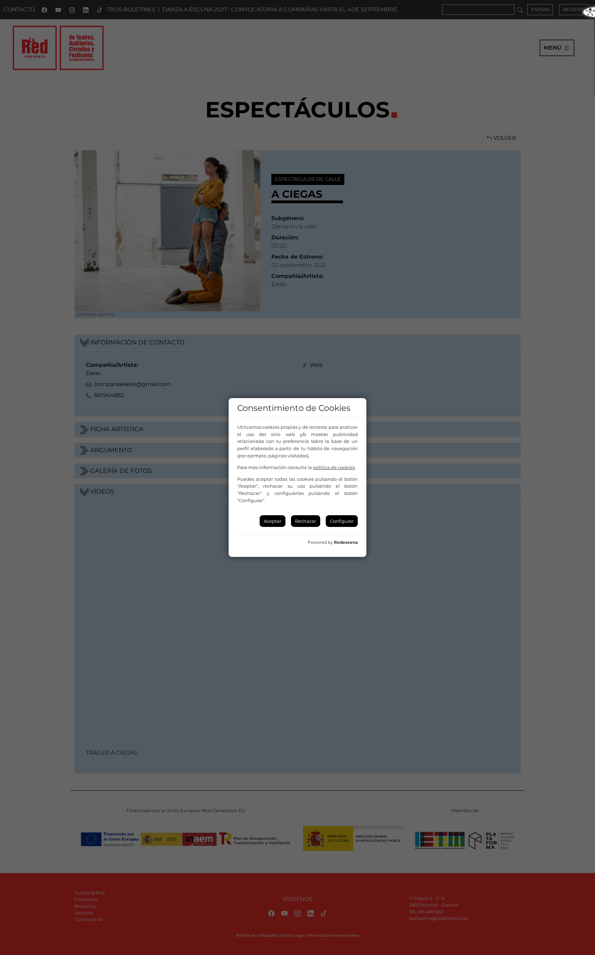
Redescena (346, 542)
